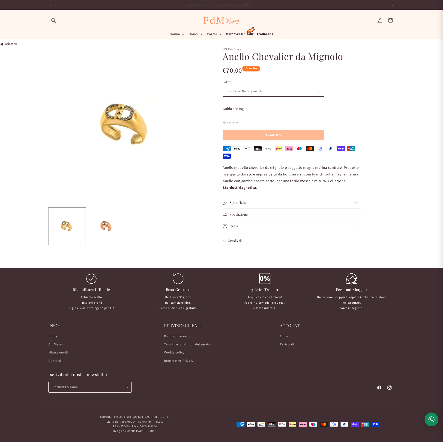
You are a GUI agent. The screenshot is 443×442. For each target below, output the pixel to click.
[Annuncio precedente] (50, 4)
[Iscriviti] (126, 387)
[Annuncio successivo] (393, 4)
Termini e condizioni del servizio (188, 344)
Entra (284, 336)
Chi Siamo (55, 344)
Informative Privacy (178, 361)
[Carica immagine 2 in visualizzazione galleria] (106, 226)
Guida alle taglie (235, 108)
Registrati (287, 344)
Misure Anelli (58, 352)
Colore (227, 82)
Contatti (54, 361)
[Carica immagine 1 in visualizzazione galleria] (67, 226)
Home (52, 336)
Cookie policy (174, 352)
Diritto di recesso (177, 336)
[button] (53, 20)
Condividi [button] (235, 240)
